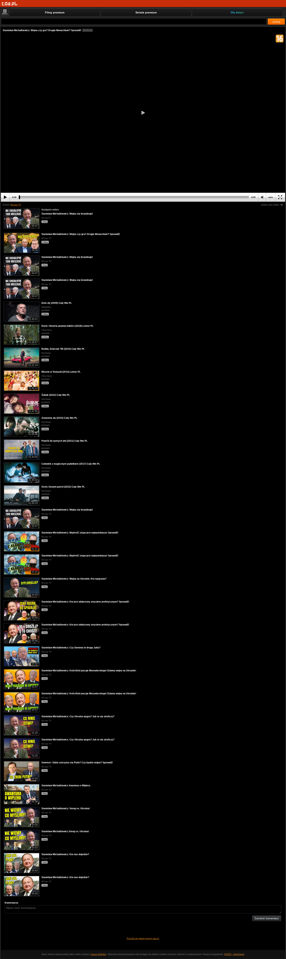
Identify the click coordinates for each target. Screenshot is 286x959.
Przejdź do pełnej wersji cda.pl (143, 938)
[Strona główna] (9, 3)
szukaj (276, 21)
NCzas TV (15, 204)
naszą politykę (98, 954)
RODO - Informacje (234, 954)
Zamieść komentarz (266, 918)
